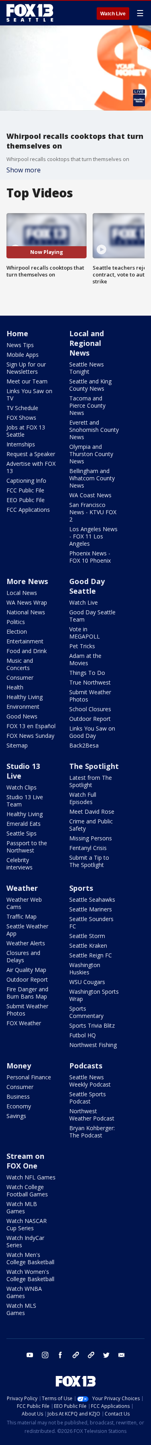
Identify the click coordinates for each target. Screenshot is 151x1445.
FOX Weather (23, 1023)
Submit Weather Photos (90, 695)
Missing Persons (90, 838)
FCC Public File (25, 490)
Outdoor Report (90, 718)
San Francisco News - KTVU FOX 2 (92, 512)
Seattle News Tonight (86, 367)
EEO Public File (25, 500)
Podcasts (85, 1065)
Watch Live (113, 14)
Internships (20, 444)
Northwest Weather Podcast (91, 1114)
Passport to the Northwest (26, 846)
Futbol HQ (82, 1035)
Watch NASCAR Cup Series (26, 1224)
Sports (81, 888)
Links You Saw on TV (29, 394)
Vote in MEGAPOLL (84, 632)
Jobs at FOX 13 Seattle (25, 430)
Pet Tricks (82, 646)
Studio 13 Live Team (24, 800)
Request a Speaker (30, 454)
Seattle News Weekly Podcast (90, 1080)
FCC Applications (28, 509)
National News (25, 612)
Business (18, 1096)
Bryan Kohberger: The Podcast (92, 1131)
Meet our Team (27, 381)
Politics (15, 622)
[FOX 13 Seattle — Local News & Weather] (29, 13)
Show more (23, 169)
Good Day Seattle (87, 586)
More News (27, 581)
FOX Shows (21, 417)
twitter (106, 1355)
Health (14, 687)
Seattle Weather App (27, 929)
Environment (22, 706)
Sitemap (17, 745)
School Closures (90, 709)
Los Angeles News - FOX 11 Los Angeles (93, 536)
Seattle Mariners (90, 909)
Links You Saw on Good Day (92, 732)
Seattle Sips (21, 833)
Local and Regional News (86, 343)
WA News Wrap (26, 602)
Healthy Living (24, 697)
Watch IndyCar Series (25, 1241)
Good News (21, 716)
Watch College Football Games (27, 1190)
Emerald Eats (23, 823)
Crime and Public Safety (91, 824)
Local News (21, 593)
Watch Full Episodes (82, 798)
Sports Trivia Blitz (92, 1025)
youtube (29, 1355)
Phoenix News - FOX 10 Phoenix (90, 556)
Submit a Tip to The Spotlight (89, 861)
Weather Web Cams (24, 903)
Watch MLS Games (21, 1309)
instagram (45, 1355)
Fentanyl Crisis (88, 848)
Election (16, 631)
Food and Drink (26, 651)
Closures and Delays (23, 956)
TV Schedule (22, 408)
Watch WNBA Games (24, 1292)
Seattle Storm (87, 936)
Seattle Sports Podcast (87, 1097)
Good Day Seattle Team (92, 615)
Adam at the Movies (85, 659)
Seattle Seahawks (92, 899)
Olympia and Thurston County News (91, 454)
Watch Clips (21, 787)
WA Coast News (90, 495)
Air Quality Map (26, 970)
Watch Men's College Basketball (30, 1258)
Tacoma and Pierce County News (87, 405)
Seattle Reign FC (90, 955)
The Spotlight (94, 766)
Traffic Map (21, 916)
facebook (60, 1355)
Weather (22, 888)
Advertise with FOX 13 (31, 467)
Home (17, 333)
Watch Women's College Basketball (30, 1275)
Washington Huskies (84, 968)
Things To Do (87, 672)
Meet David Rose (91, 811)
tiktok (75, 1355)
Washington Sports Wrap (94, 995)
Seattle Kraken (88, 945)
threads (91, 1355)
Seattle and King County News (90, 384)
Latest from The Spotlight (90, 781)
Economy (18, 1106)
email (121, 1355)
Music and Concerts (19, 664)
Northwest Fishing (93, 1045)
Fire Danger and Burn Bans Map (27, 992)
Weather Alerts (25, 943)
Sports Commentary (86, 1012)
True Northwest (90, 682)
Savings (16, 1116)
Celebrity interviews (19, 863)
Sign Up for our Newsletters (26, 367)
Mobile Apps (22, 354)
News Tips (20, 345)
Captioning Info (26, 480)
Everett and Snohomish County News (94, 430)
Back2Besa (84, 745)
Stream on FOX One (25, 1161)
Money (18, 1065)
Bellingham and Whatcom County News (92, 478)
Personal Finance (28, 1077)
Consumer (19, 677)
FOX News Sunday (30, 735)
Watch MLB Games (21, 1207)
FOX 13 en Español (31, 726)
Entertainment (24, 641)
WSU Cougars (87, 982)
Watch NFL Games (31, 1177)
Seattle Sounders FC (91, 922)
